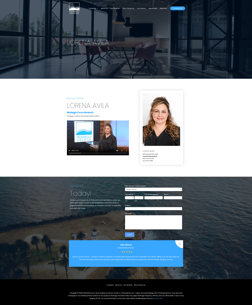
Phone (166, 194)
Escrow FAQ (153, 8)
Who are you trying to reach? (136, 186)
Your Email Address (151, 194)
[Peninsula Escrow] (74, 8)
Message (129, 213)
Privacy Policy (158, 298)
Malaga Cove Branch (80, 112)
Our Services (115, 8)
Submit (129, 235)
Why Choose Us (128, 8)
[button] (177, 8)
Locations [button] (92, 8)
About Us (104, 8)
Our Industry (141, 8)
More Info (163, 8)
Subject (128, 205)
